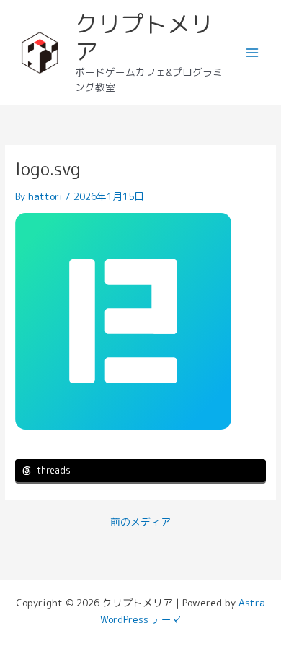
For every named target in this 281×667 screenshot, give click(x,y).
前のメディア (140, 522)
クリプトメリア (144, 37)
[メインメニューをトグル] (252, 52)
